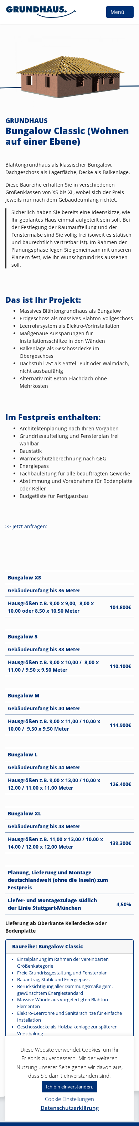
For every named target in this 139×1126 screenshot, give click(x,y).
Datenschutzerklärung (70, 1107)
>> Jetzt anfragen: (26, 526)
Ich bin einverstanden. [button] (69, 1086)
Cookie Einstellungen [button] (69, 1098)
